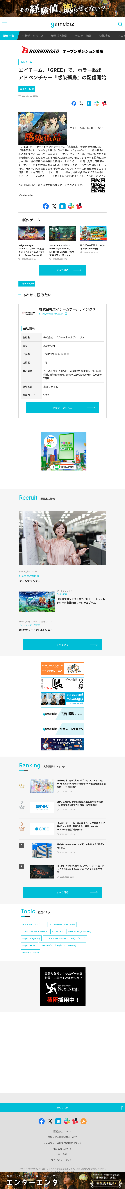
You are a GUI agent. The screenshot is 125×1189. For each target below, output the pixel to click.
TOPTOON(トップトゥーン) (35, 931)
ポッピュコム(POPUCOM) (79, 931)
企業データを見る (62, 408)
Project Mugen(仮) (31, 938)
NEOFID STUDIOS (30, 952)
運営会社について (62, 1131)
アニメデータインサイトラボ (62, 924)
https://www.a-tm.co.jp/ (51, 313)
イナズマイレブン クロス (33, 924)
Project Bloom (29, 945)
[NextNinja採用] (63, 986)
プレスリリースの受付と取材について (62, 1142)
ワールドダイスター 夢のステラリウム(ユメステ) (62, 945)
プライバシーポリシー (62, 1160)
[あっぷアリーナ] (63, 451)
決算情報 (104, 36)
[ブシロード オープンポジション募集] (62, 50)
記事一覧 (8, 36)
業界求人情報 (59, 36)
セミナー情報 (83, 36)
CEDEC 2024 (57, 931)
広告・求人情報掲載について (62, 1137)
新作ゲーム (26, 61)
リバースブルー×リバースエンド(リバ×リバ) (65, 938)
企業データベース (32, 36)
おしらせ (62, 1154)
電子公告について (62, 1148)
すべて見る (62, 270)
